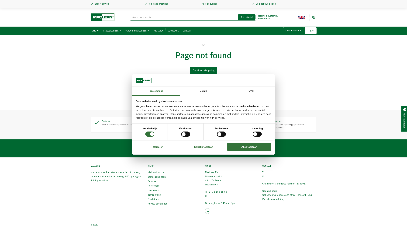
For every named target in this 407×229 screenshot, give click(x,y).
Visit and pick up (156, 172)
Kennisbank (173, 31)
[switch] (185, 134)
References (153, 185)
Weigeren (158, 147)
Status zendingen (157, 176)
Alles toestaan (249, 147)
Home (93, 31)
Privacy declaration (157, 203)
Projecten (158, 31)
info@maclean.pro (217, 195)
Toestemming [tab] (155, 91)
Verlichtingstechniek (135, 31)
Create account (294, 30)
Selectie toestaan (203, 147)
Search (249, 17)
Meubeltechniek (110, 31)
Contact (187, 31)
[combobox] (193, 17)
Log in (311, 30)
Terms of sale (155, 194)
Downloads (153, 190)
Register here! (264, 18)
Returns (152, 181)
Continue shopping (203, 70)
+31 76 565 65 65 (274, 172)
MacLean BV (103, 225)
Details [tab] (203, 91)
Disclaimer (153, 199)
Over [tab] (251, 91)
